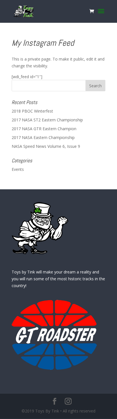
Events (18, 169)
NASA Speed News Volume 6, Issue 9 (46, 146)
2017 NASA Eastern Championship (43, 137)
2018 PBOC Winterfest (32, 111)
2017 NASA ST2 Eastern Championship (47, 120)
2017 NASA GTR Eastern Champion (44, 128)
